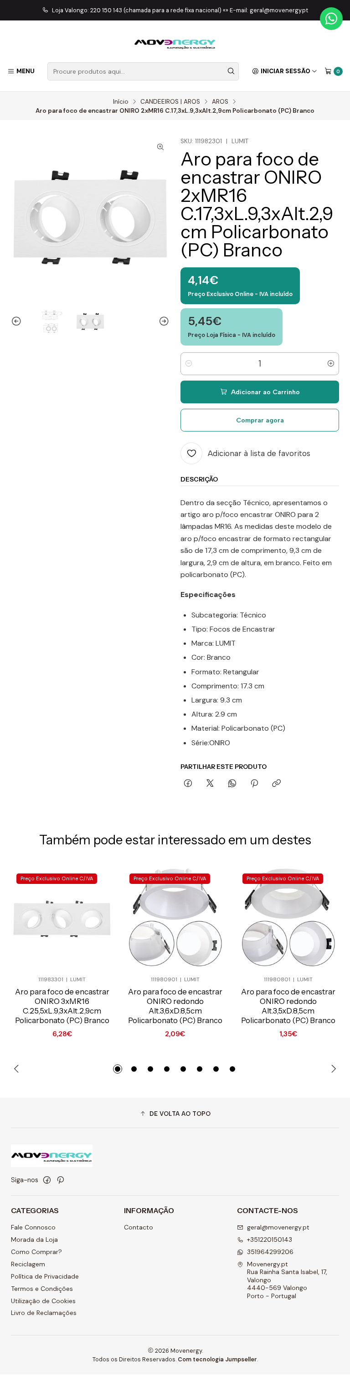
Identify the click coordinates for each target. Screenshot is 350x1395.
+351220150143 (269, 1239)
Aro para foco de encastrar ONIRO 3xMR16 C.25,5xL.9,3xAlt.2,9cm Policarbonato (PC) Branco (62, 1006)
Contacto (138, 1227)
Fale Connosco (33, 1227)
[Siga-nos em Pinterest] (60, 1179)
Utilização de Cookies (43, 1301)
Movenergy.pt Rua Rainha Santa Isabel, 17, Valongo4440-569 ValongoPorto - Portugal (287, 1280)
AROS (220, 102)
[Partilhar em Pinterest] (254, 784)
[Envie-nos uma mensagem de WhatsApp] (331, 18)
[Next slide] (163, 321)
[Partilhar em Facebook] (188, 784)
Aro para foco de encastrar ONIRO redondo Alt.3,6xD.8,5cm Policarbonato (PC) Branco (175, 1006)
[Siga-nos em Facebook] (46, 1179)
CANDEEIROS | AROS (170, 102)
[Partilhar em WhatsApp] (232, 784)
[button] (117, 1069)
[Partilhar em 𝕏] (210, 784)
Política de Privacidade (45, 1276)
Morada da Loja (34, 1239)
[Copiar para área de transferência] (276, 784)
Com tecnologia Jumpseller (217, 1359)
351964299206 (270, 1252)
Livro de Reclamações (44, 1313)
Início (121, 102)
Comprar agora (260, 420)
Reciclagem (28, 1264)
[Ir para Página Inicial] (175, 42)
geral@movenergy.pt (278, 1227)
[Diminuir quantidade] (188, 364)
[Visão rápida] (91, 919)
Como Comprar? (36, 1252)
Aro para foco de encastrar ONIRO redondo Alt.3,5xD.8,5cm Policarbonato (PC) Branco (288, 1006)
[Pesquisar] (231, 71)
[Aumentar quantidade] (331, 364)
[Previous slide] (18, 321)
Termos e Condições (42, 1289)
